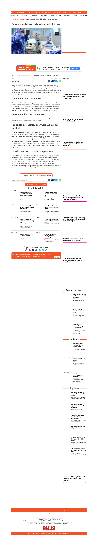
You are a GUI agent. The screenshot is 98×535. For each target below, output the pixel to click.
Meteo (47, 15)
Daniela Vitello (23, 210)
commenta (38, 175)
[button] (64, 482)
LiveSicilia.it (14, 19)
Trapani (79, 12)
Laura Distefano (19, 79)
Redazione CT (23, 223)
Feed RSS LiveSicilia (52, 533)
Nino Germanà (76, 378)
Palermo (38, 12)
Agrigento (48, 12)
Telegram (29, 15)
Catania (43, 12)
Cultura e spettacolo (59, 15)
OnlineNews (65, 99)
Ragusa (69, 12)
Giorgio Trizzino (77, 361)
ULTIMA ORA (32, 12)
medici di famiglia (21, 171)
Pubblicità (43, 533)
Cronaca (22, 19)
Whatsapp (20, 15)
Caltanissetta (55, 12)
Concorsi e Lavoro (80, 15)
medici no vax (30, 171)
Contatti (37, 533)
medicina (37, 171)
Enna (60, 12)
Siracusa (74, 12)
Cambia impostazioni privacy (64, 533)
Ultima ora (39, 15)
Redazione (22, 196)
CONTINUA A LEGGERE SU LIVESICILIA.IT (36, 184)
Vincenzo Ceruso (77, 348)
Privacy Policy (31, 533)
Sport (70, 15)
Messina (64, 12)
